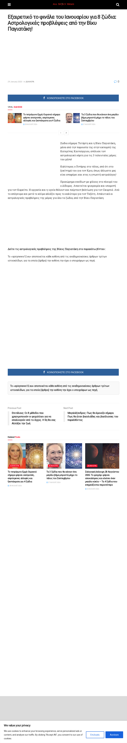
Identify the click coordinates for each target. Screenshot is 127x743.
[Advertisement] (34, 56)
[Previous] (60, 133)
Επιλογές (95, 735)
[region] (63, 732)
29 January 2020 (15, 81)
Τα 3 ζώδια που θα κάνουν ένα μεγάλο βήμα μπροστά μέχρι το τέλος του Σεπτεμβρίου (100, 117)
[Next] (66, 133)
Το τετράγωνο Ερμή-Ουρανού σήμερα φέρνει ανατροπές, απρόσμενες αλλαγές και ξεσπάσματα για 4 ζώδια (41, 117)
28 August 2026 (31, 124)
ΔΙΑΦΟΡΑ (30, 81)
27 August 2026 (89, 124)
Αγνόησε (114, 735)
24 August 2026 (93, 489)
